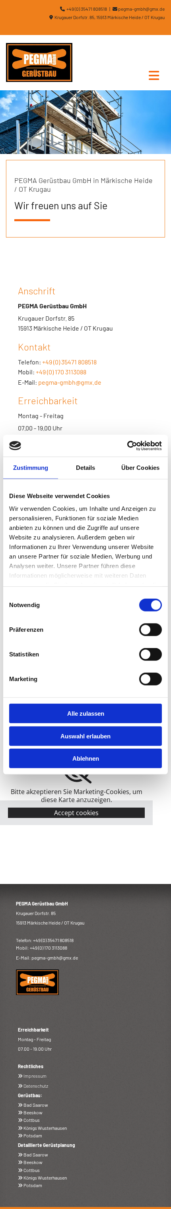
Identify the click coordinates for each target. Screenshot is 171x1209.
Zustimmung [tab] (31, 467)
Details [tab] (85, 467)
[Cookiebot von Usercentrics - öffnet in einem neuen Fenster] (127, 445)
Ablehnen (85, 758)
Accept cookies (76, 812)
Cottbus (31, 1120)
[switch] (150, 629)
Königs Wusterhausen (45, 1128)
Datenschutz (35, 1085)
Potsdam (32, 1135)
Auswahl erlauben (85, 735)
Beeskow (33, 1112)
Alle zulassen (85, 713)
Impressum (35, 1076)
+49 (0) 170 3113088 (61, 372)
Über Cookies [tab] (140, 467)
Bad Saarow (35, 1105)
